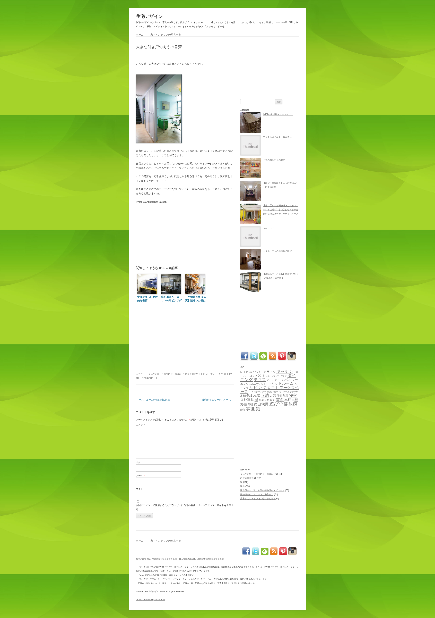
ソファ (283, 376)
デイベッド (272, 380)
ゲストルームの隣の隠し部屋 (153, 399)
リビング (258, 387)
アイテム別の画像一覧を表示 (277, 137)
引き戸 (219, 374)
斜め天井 (264, 400)
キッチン (284, 371)
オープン (210, 374)
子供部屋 (283, 395)
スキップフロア (272, 376)
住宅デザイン (149, 16)
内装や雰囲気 (191, 374)
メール (140, 475)
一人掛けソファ (257, 392)
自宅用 (263, 404)
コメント (140, 424)
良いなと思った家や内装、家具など (166, 374)
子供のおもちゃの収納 (274, 160)
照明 (250, 404)
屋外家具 (247, 400)
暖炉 (272, 399)
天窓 (272, 395)
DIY (242, 371)
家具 (242, 486)
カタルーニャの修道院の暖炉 (277, 251)
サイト (139, 488)
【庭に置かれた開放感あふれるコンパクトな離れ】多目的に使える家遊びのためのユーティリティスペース (280, 209)
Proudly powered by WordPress (150, 599)
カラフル (269, 371)
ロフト (273, 388)
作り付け (272, 391)
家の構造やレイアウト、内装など (256, 494)
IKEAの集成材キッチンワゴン (278, 114)
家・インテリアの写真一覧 (165, 34)
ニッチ (280, 380)
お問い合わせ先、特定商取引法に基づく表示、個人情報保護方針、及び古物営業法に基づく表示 (180, 559)
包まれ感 (253, 395)
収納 (265, 395)
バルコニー (251, 383)
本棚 (287, 400)
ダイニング (268, 228)
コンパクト (257, 376)
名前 (139, 462)
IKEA (249, 371)
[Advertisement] (175, 55)
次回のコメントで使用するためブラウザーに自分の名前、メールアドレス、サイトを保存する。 (184, 507)
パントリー (264, 384)
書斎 (226, 374)
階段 (242, 409)
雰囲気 (253, 409)
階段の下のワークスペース (218, 399)
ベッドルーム (282, 383)
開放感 (290, 403)
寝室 (293, 395)
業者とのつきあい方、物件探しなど (258, 498)
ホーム (140, 34)
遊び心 (276, 403)
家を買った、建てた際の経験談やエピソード (262, 490)
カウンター (258, 372)
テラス (260, 379)
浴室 (243, 404)
